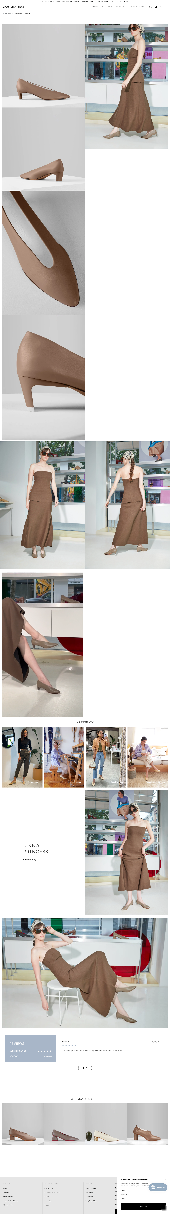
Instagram (89, 1193)
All (10, 13)
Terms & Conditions (10, 1201)
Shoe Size (125, 1194)
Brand (5, 1188)
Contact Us (48, 1188)
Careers (6, 1193)
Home (5, 13)
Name (123, 1190)
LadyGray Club (91, 1201)
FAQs (46, 1197)
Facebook (89, 1197)
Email (123, 1199)
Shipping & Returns (52, 1193)
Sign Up (143, 1206)
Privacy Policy (8, 1205)
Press (46, 1205)
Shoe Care (48, 1201)
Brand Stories (91, 1188)
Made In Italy (8, 1197)
